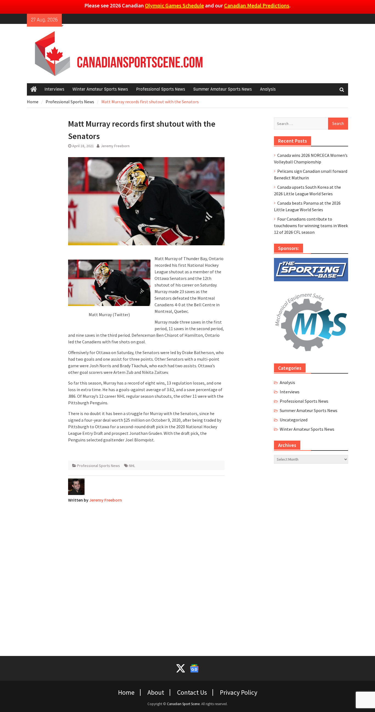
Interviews (54, 89)
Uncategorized (293, 419)
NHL (132, 465)
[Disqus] (146, 576)
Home (126, 692)
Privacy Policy (238, 692)
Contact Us (192, 692)
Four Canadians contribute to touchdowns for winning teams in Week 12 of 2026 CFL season (311, 225)
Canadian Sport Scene (183, 704)
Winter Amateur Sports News (100, 89)
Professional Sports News (160, 89)
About (155, 692)
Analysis (268, 89)
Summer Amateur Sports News (222, 89)
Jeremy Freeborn (115, 145)
